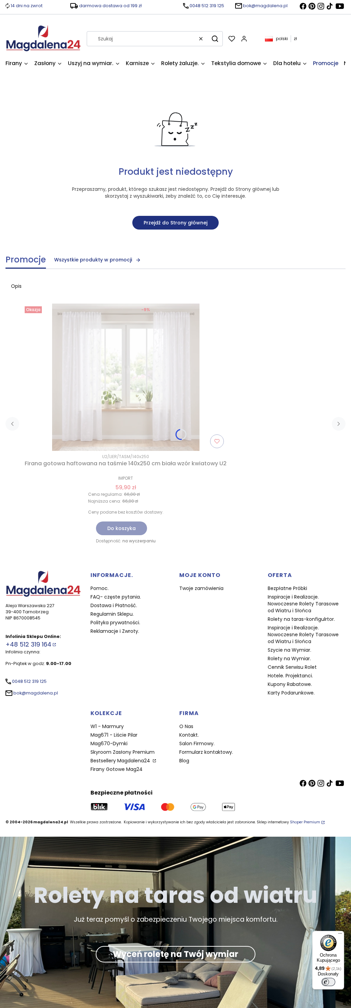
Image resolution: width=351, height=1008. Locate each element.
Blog (184, 760)
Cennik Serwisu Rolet (292, 667)
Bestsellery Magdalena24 (121, 760)
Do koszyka (121, 528)
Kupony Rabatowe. (290, 684)
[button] (215, 39)
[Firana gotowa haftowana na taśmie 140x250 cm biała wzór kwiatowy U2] (125, 377)
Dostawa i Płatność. (113, 605)
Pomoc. (99, 588)
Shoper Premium (305, 822)
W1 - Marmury (107, 726)
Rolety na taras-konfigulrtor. (301, 619)
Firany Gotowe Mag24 (116, 769)
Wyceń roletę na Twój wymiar (175, 954)
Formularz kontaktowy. (206, 752)
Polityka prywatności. (115, 622)
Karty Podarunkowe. (291, 692)
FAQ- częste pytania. (115, 596)
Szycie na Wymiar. (289, 650)
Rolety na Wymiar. (289, 658)
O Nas (186, 726)
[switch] (328, 982)
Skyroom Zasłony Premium (122, 752)
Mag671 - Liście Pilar (113, 735)
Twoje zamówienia (201, 588)
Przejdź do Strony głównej (175, 222)
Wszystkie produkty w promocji (93, 259)
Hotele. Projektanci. (290, 675)
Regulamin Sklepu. (112, 614)
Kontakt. (189, 735)
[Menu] (340, 935)
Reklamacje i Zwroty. (114, 631)
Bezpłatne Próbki (287, 588)
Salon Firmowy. (197, 743)
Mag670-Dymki (109, 743)
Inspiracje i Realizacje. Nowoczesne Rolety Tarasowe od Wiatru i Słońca (303, 603)
